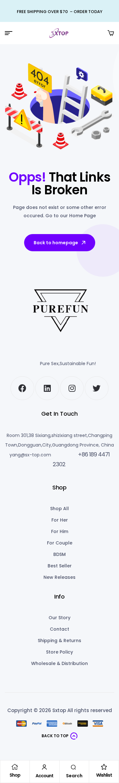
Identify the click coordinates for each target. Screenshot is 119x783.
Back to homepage (56, 242)
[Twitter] (97, 388)
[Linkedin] (47, 388)
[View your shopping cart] (110, 33)
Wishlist (104, 775)
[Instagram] (72, 388)
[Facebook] (22, 388)
